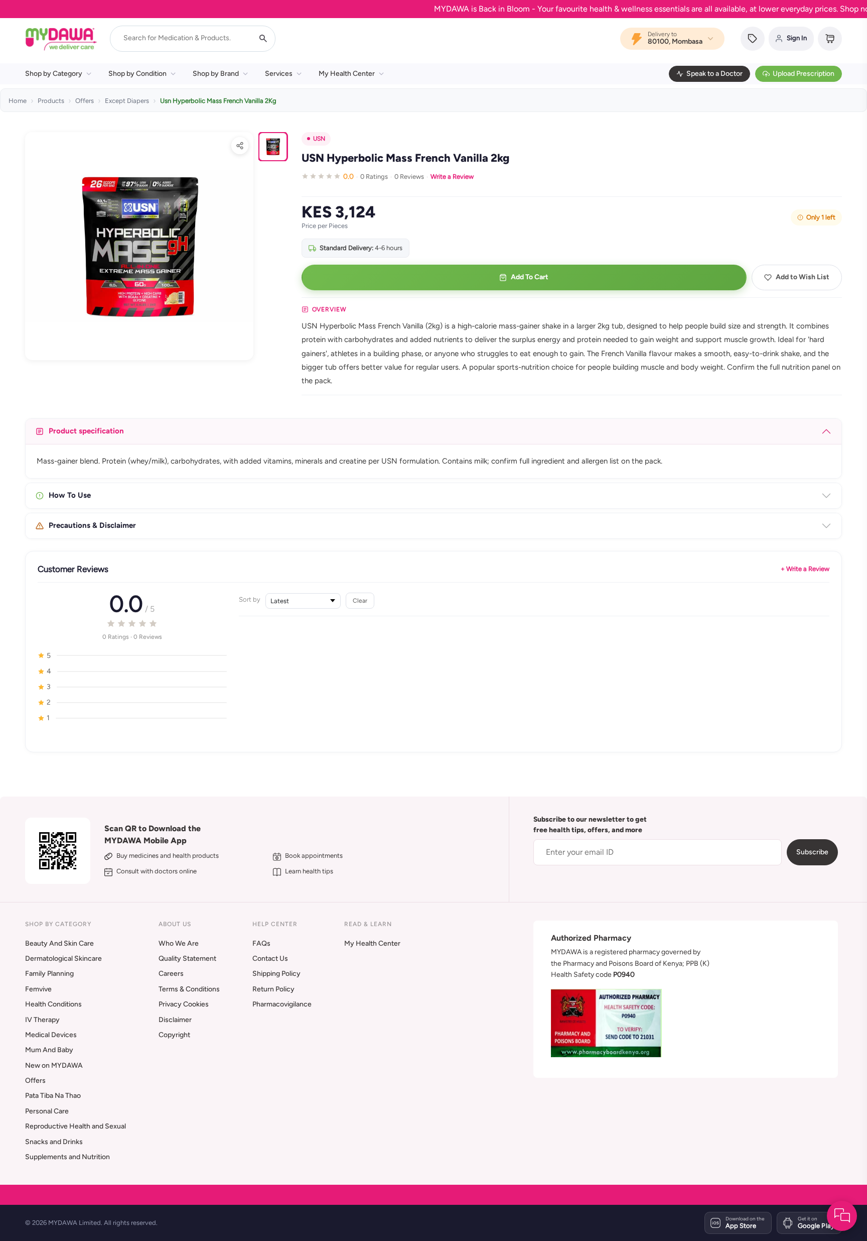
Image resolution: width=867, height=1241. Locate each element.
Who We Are (179, 943)
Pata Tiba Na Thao (53, 1095)
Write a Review (452, 176)
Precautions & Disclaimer (92, 525)
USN (319, 138)
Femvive (38, 989)
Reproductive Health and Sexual (75, 1126)
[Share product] (239, 145)
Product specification (86, 430)
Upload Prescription (803, 73)
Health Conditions (53, 1004)
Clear (360, 600)
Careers (171, 973)
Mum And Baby (49, 1050)
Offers (84, 100)
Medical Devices (51, 1035)
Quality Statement (187, 958)
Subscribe (812, 852)
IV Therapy (42, 1020)
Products (51, 100)
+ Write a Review (805, 569)
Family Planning (49, 973)
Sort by (249, 599)
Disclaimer (175, 1020)
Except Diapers (127, 100)
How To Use (70, 495)
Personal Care (47, 1111)
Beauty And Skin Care (59, 943)
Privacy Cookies (184, 1004)
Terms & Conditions (189, 989)
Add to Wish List (802, 277)
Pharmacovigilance (282, 1004)
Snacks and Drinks (54, 1142)
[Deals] (753, 39)
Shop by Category (53, 73)
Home (18, 100)
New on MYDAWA (54, 1065)
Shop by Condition (137, 73)
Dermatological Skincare (63, 958)
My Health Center (347, 73)
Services (279, 73)
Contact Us (270, 958)
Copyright (174, 1035)
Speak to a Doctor (714, 73)
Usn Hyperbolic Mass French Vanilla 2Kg (218, 100)
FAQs (261, 943)
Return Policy (273, 989)
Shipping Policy (276, 973)
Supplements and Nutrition (67, 1157)
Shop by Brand (216, 73)
